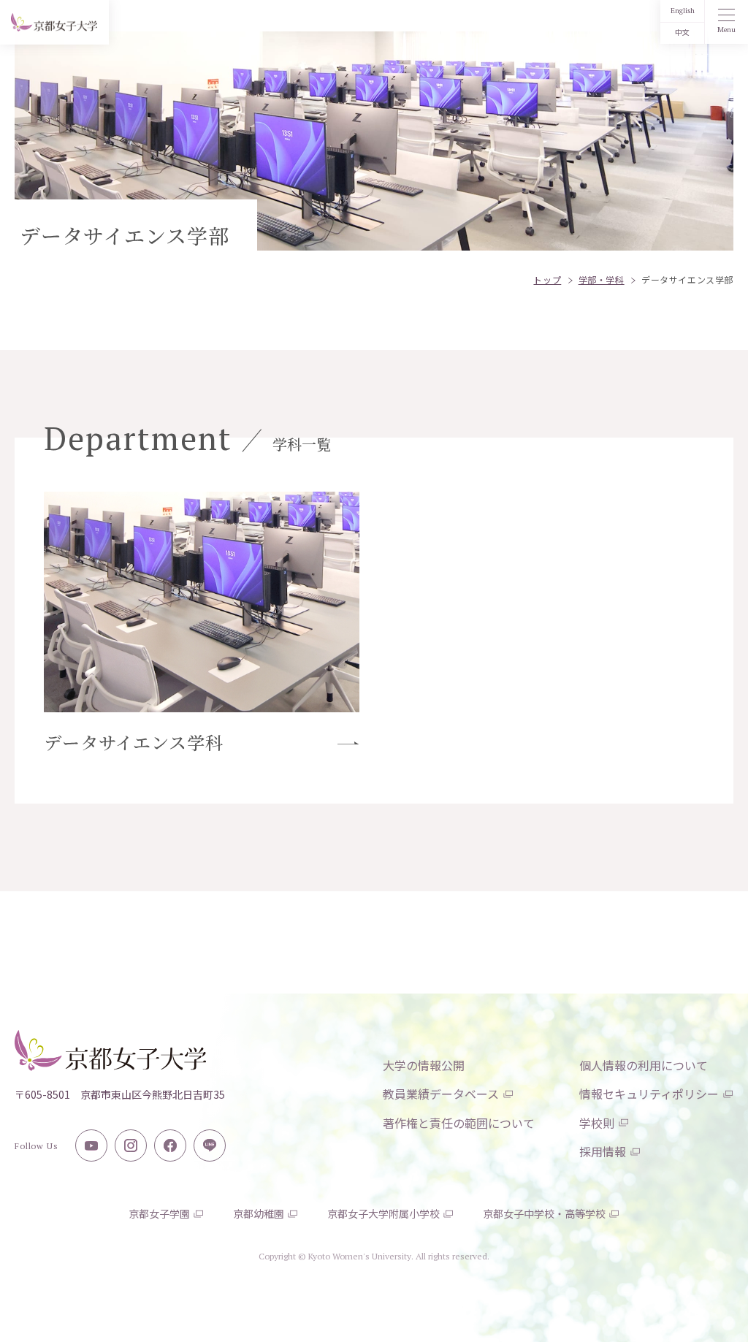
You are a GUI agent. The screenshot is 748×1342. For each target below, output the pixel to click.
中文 (682, 32)
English (683, 10)
